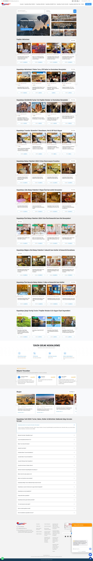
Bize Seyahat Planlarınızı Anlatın (47, 529)
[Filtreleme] (74, 11)
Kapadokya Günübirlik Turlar (51, 4)
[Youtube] (75, 1)
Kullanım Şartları (39, 531)
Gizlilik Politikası (39, 533)
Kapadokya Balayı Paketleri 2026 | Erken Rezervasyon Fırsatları (47, 533)
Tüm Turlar (73, 40)
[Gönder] (90, 549)
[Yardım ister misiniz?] (90, 554)
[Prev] (17, 53)
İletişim (82, 4)
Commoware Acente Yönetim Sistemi (46, 559)
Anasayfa (22, 4)
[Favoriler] (29, 44)
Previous (18, 25)
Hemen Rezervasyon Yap (26, 29)
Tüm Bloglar (71, 391)
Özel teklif (19, 134)
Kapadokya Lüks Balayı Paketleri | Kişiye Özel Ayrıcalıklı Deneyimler (47, 539)
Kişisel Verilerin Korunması (38, 529)
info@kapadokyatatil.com (22, 528)
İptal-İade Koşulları (47, 526)
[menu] (88, 525)
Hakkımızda (38, 526)
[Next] (76, 53)
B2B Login (88, 4)
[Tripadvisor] (77, 1)
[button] (30, 4)
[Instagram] (72, 1)
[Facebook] (74, 1)
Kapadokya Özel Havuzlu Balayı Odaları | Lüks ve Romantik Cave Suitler (55, 540)
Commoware (84, 551)
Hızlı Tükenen (20, 225)
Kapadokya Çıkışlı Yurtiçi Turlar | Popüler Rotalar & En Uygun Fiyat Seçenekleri (56, 547)
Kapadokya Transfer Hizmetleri (62, 4)
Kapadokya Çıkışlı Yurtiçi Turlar (74, 4)
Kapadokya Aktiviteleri (40, 4)
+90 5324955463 (21, 526)
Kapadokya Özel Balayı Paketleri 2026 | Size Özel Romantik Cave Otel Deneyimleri (56, 526)
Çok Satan (19, 44)
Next (48, 25)
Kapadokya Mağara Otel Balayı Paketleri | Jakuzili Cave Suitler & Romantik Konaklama (56, 533)
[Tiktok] (79, 1)
